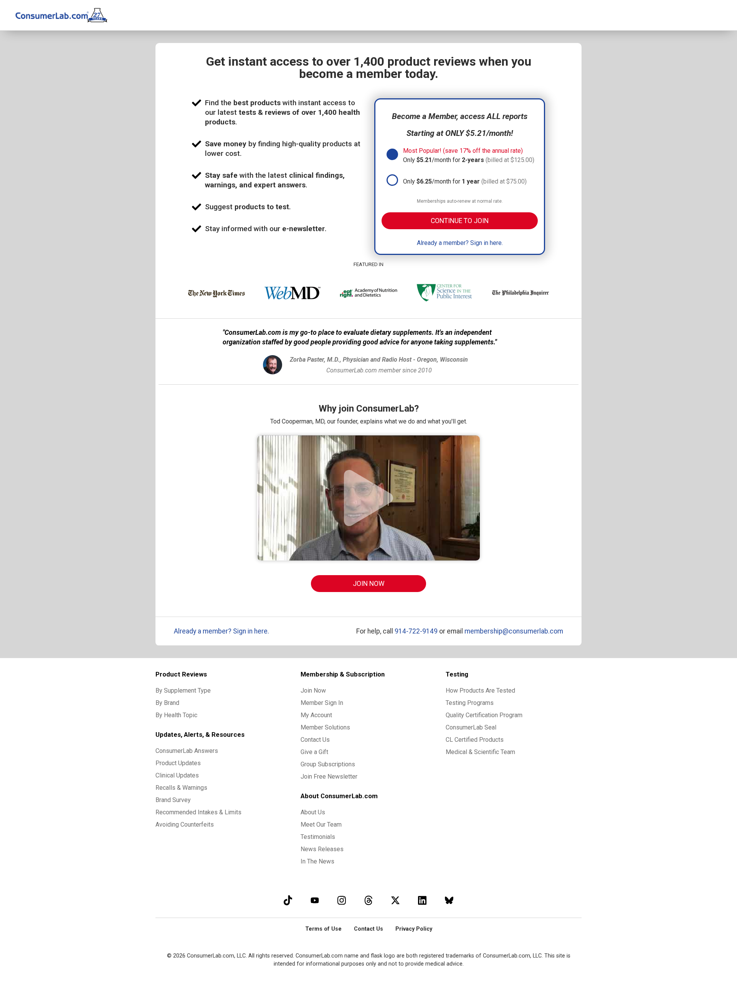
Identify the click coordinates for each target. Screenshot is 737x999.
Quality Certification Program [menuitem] (484, 715)
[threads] (368, 900)
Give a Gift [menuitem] (314, 752)
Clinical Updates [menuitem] (177, 775)
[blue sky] (449, 900)
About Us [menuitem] (313, 812)
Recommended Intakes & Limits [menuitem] (198, 812)
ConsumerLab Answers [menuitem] (186, 750)
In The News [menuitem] (317, 861)
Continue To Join (460, 221)
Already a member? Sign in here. (460, 242)
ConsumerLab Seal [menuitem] (471, 727)
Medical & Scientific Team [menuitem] (480, 752)
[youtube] (315, 900)
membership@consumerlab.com (513, 631)
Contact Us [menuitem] (315, 739)
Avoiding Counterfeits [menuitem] (184, 824)
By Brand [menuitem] (167, 702)
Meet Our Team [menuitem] (321, 824)
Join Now (369, 583)
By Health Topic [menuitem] (176, 715)
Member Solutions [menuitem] (325, 727)
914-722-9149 (416, 631)
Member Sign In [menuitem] (322, 702)
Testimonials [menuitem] (318, 836)
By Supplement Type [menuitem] (183, 690)
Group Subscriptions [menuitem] (328, 764)
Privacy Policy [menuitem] (413, 929)
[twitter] (395, 900)
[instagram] (341, 900)
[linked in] (422, 900)
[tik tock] (288, 900)
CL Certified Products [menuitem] (475, 739)
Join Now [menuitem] (313, 690)
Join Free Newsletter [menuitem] (329, 776)
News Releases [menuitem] (322, 849)
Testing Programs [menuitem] (470, 702)
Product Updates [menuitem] (178, 763)
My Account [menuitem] (316, 715)
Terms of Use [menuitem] (323, 929)
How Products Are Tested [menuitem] (480, 690)
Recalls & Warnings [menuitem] (181, 787)
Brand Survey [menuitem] (173, 800)
